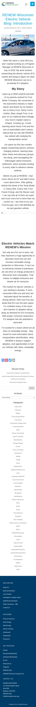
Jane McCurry (11, 28)
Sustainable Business (18, 549)
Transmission (18, 556)
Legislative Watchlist (18, 476)
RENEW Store (7, 670)
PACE (18, 506)
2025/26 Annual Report (10, 601)
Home (18, 463)
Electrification (18, 440)
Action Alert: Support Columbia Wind (18, 373)
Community (18, 420)
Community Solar (18, 426)
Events (18, 446)
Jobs (18, 473)
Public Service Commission (18, 523)
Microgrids (18, 493)
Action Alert (18, 406)
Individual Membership (10, 657)
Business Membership (10, 653)
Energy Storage (18, 443)
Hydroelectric (18, 466)
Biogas (18, 413)
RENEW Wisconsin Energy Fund (13, 673)
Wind (18, 569)
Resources (6, 639)
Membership (18, 489)
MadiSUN (18, 486)
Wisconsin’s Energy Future (18, 382)
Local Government (18, 479)
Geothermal (18, 453)
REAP (18, 526)
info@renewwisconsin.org (11, 696)
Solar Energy (7, 622)
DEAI (18, 430)
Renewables (18, 536)
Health (18, 460)
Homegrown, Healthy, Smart (11, 597)
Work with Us (7, 663)
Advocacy (18, 410)
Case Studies (7, 594)
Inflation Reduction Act (18, 470)
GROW (18, 456)
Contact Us (6, 607)
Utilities (18, 563)
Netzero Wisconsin (18, 499)
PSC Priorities (18, 519)
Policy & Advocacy (9, 619)
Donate (5, 650)
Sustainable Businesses (18, 553)
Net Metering (18, 496)
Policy (18, 509)
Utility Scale (18, 566)
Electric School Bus (18, 433)
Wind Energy (7, 625)
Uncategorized (18, 559)
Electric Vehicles (18, 436)
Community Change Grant (18, 423)
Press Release (18, 513)
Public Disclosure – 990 (10, 604)
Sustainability (18, 546)
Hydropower (7, 635)
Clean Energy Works (18, 416)
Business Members (9, 591)
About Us (6, 587)
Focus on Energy (18, 450)
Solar (18, 539)
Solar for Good (18, 543)
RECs (18, 529)
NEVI (18, 503)
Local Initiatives (18, 483)
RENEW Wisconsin (18, 533)
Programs (18, 516)
